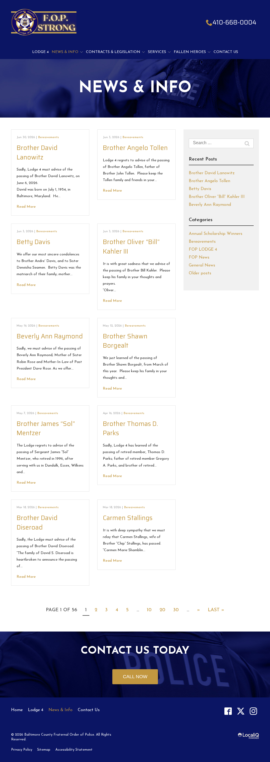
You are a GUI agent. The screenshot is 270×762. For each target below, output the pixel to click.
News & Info (65, 52)
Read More (26, 207)
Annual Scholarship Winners (215, 234)
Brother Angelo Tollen (135, 148)
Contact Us (226, 52)
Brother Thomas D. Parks (130, 428)
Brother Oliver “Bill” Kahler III (131, 246)
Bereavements (48, 137)
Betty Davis (33, 242)
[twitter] (240, 711)
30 (176, 610)
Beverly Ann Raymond (50, 336)
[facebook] (228, 711)
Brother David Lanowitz (37, 152)
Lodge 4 (40, 52)
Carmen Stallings (127, 518)
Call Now (135, 676)
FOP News (199, 257)
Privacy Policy (21, 749)
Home (17, 710)
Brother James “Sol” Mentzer (46, 428)
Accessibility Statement (74, 749)
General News (202, 265)
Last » (216, 610)
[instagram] (253, 711)
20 (162, 610)
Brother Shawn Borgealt (125, 341)
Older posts (200, 273)
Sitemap (43, 749)
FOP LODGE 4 (203, 249)
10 (149, 610)
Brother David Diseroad (37, 522)
